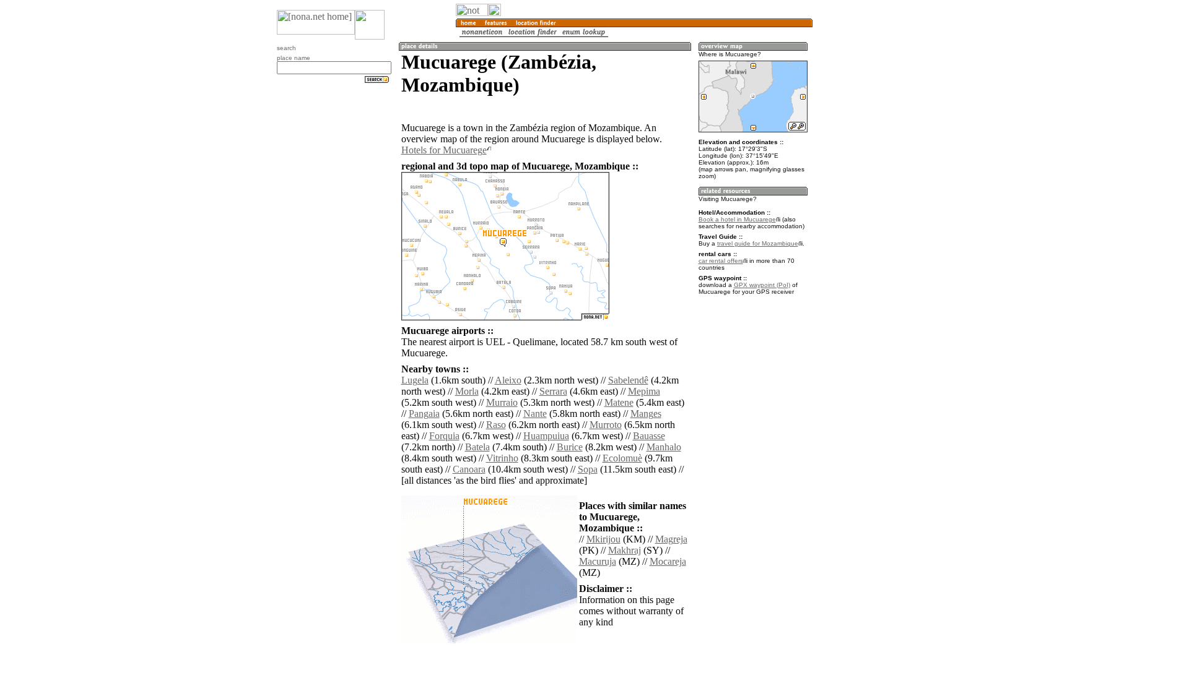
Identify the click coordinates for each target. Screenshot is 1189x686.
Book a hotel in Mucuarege (737, 219)
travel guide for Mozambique (757, 243)
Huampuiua (546, 436)
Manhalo (664, 447)
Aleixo (508, 380)
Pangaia (424, 413)
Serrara (553, 391)
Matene (619, 402)
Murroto (606, 424)
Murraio (502, 402)
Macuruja (597, 561)
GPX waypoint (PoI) (762, 284)
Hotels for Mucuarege (444, 150)
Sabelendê (628, 380)
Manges (645, 413)
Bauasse (649, 436)
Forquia (444, 436)
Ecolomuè (622, 458)
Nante (535, 413)
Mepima (644, 391)
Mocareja (668, 561)
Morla (467, 391)
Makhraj (624, 550)
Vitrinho (502, 458)
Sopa (588, 469)
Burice (570, 447)
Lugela (415, 380)
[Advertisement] (871, 204)
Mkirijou (603, 539)
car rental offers (721, 260)
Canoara (469, 469)
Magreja (671, 539)
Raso (496, 424)
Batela (477, 447)
